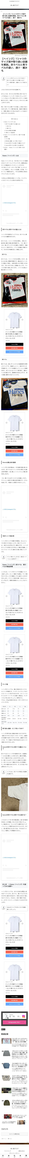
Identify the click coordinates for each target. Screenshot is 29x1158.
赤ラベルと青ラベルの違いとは (13, 124)
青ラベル (9, 128)
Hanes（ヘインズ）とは (10, 122)
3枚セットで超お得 (10, 132)
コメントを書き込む (14, 1134)
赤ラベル (9, 126)
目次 (12, 119)
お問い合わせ (21, 1151)
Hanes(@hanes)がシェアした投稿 (14, 223)
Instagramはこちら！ (14, 1022)
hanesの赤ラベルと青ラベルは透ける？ (15, 145)
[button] (26, 573)
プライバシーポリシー (14, 1153)
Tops (4, 1029)
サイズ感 (8, 139)
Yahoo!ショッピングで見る (14, 351)
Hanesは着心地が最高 (11, 130)
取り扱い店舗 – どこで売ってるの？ (14, 141)
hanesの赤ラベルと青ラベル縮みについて (15, 143)
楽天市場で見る (14, 348)
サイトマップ (7, 1151)
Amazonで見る (14, 344)
